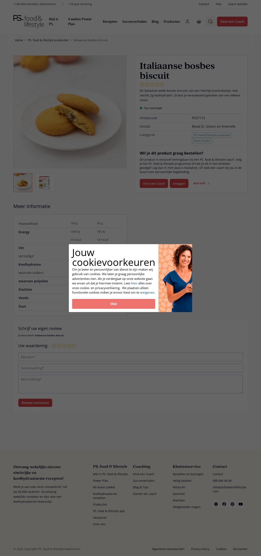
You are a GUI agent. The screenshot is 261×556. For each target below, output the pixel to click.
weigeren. (147, 292)
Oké (113, 304)
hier (134, 283)
